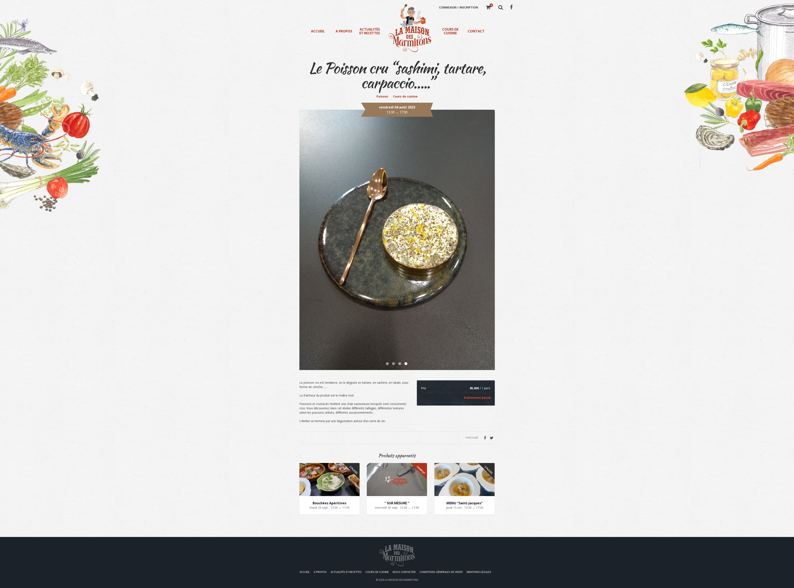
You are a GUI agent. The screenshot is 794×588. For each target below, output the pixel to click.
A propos (344, 31)
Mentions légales (479, 572)
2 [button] (394, 364)
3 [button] (400, 364)
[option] (397, 240)
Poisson (382, 96)
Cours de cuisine (450, 31)
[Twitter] (492, 438)
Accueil (318, 31)
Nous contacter (404, 572)
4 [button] (406, 364)
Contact (476, 31)
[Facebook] (485, 438)
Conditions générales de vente (441, 572)
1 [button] (388, 364)
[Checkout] (488, 8)
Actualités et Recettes (369, 31)
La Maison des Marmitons (401, 580)
